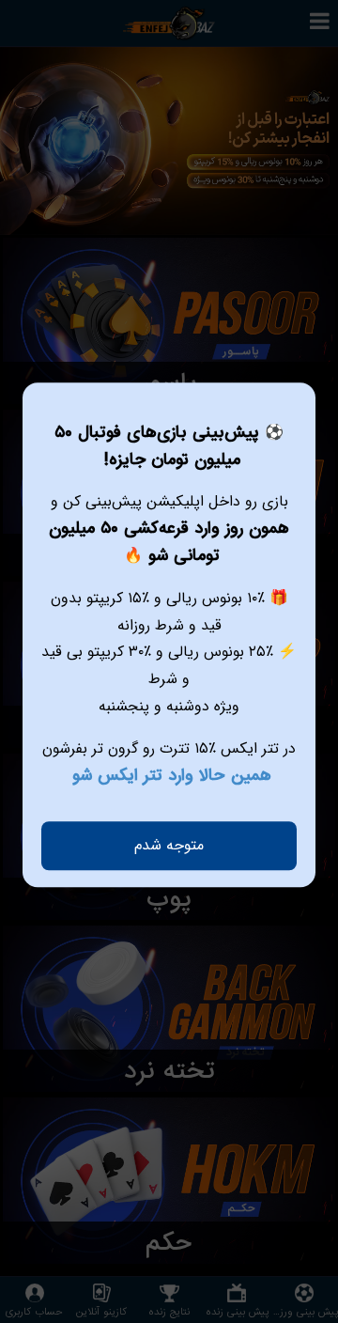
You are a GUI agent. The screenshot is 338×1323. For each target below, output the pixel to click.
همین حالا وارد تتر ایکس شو (171, 775)
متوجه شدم (169, 845)
